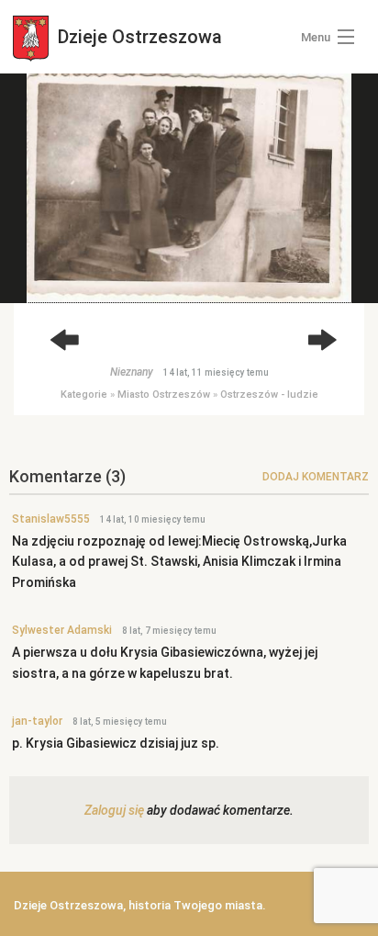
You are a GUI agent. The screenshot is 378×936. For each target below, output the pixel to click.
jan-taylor (37, 721)
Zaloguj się (114, 810)
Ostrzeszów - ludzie (269, 394)
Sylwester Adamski (62, 630)
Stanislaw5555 (51, 519)
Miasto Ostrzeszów (163, 394)
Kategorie (84, 394)
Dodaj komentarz (315, 476)
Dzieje (137, 37)
